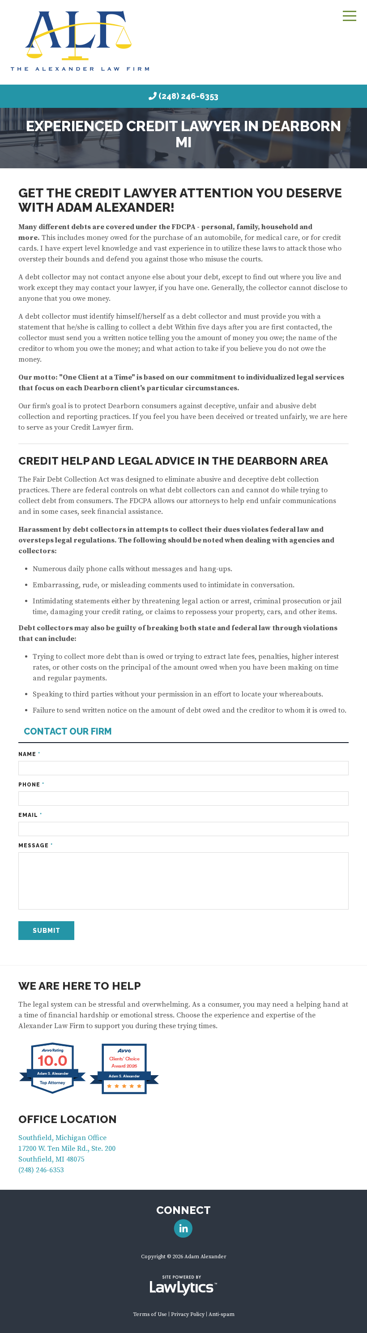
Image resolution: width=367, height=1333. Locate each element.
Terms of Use (150, 1314)
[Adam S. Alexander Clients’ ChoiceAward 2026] (124, 1093)
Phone (31, 785)
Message (35, 845)
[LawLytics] (183, 1285)
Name (29, 754)
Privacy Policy (188, 1314)
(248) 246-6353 (188, 96)
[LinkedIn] (183, 1228)
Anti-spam (222, 1314)
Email (30, 815)
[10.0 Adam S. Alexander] (53, 1093)
